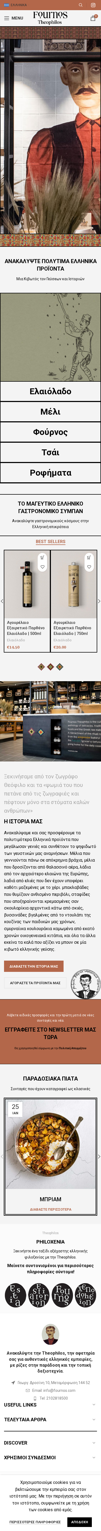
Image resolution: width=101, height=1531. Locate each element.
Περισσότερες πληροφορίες (35, 1522)
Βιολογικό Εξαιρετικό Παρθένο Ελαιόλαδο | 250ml (27, 628)
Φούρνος (50, 432)
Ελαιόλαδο (50, 391)
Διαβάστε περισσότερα (50, 1209)
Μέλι (50, 412)
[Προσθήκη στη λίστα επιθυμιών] (42, 567)
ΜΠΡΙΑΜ (50, 1199)
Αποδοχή (79, 1522)
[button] (89, 557)
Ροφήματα (50, 473)
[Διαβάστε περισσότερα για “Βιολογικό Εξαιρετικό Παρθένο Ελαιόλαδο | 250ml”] (42, 557)
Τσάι (50, 452)
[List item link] (50, 1390)
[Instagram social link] (93, 5)
